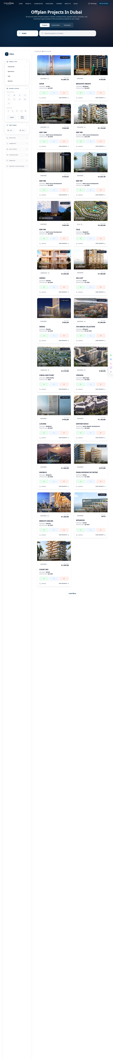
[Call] (111, 363)
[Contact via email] (64, 93)
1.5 (14, 95)
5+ (25, 111)
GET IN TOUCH (103, 3)
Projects (44, 25)
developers (67, 25)
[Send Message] (111, 368)
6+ (25, 99)
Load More (72, 593)
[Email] (111, 359)
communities (55, 25)
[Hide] (111, 372)
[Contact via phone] (54, 93)
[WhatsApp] (111, 355)
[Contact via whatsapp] (44, 93)
